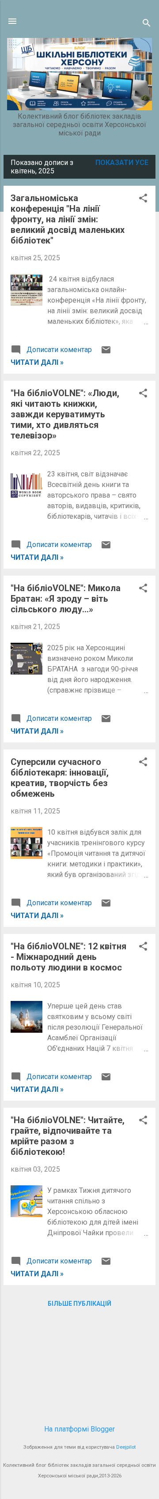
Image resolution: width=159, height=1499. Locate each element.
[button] (143, 199)
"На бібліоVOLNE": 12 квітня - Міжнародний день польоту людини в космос (68, 957)
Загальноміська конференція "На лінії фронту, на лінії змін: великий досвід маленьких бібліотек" (68, 219)
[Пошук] (146, 24)
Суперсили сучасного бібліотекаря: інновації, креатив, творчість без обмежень (60, 778)
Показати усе (121, 162)
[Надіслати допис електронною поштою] (106, 353)
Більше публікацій (79, 1303)
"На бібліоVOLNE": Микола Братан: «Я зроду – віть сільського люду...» (66, 599)
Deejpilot (126, 1447)
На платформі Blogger (79, 1429)
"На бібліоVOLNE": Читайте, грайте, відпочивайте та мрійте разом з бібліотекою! (68, 1136)
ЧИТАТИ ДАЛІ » (37, 362)
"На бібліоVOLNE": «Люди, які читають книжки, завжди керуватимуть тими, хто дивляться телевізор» (65, 414)
